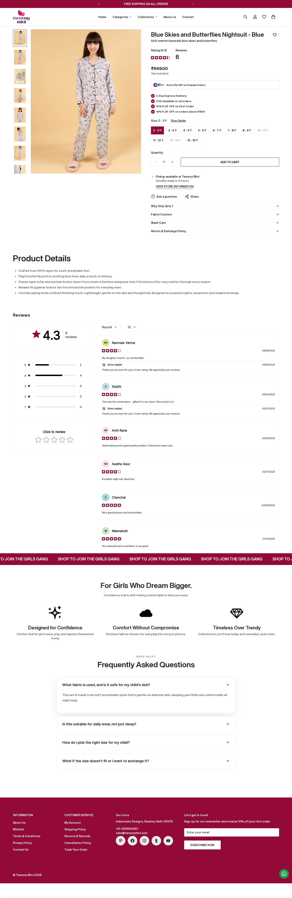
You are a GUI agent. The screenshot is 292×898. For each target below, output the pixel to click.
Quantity (157, 152)
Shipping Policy (75, 829)
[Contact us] (284, 874)
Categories (120, 17)
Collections (146, 17)
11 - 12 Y (159, 141)
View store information (175, 186)
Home (102, 17)
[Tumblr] (156, 840)
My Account (72, 822)
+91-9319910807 (127, 829)
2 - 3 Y (158, 131)
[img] (160, 58)
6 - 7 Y (218, 131)
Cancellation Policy (77, 843)
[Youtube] (168, 840)
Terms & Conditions (26, 836)
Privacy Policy (22, 843)
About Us (19, 822)
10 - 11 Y (263, 131)
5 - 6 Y (203, 131)
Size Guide (178, 121)
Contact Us (20, 849)
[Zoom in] (132, 37)
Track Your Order (76, 849)
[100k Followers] (144, 840)
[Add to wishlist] (274, 34)
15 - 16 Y (193, 141)
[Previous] (98, 4)
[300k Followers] (132, 840)
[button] (54, 365)
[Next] (193, 4)
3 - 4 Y (173, 131)
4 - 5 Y (188, 131)
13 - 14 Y (176, 141)
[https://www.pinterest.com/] (120, 840)
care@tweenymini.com (131, 833)
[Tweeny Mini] (21, 17)
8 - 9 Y (248, 131)
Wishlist (18, 829)
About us (169, 17)
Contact (188, 17)
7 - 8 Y (233, 131)
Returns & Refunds (77, 836)
